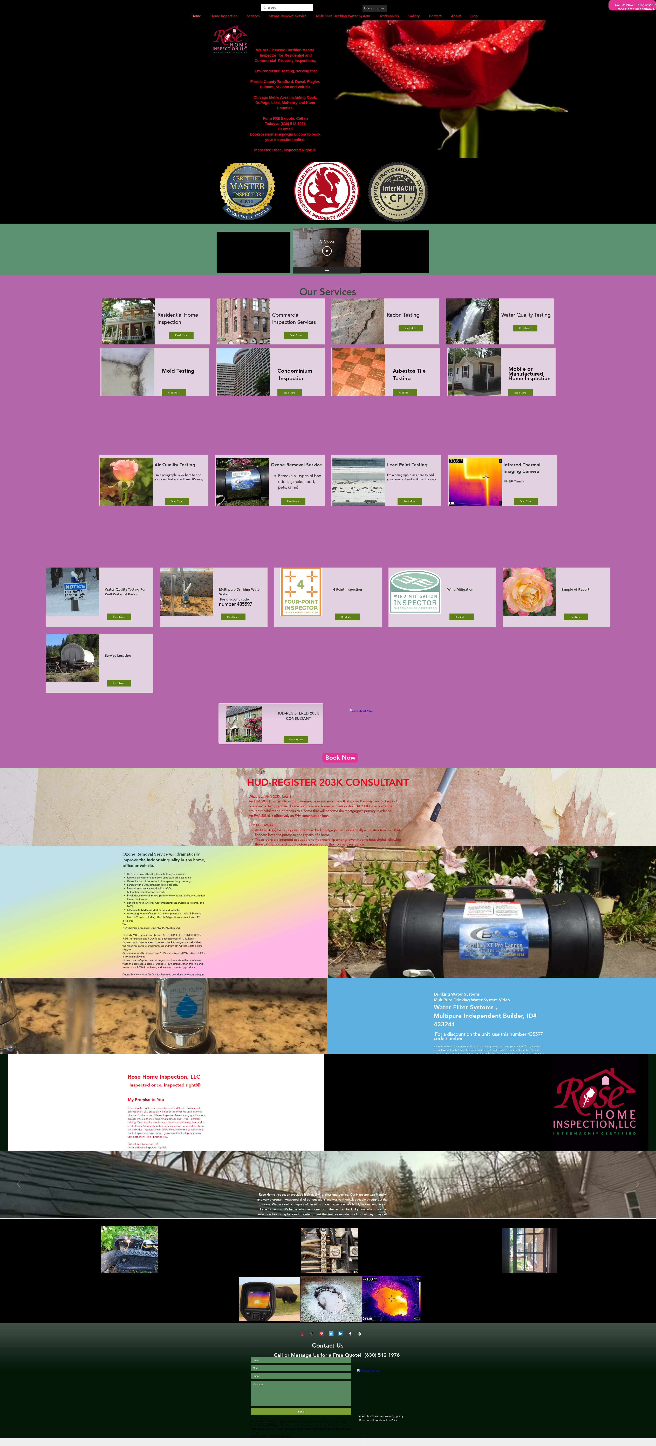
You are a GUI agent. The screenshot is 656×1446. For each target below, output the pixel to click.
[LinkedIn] (340, 1333)
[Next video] (354, 247)
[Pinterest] (321, 1333)
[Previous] (18, 1184)
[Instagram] (302, 1333)
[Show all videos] (327, 270)
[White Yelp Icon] (359, 1333)
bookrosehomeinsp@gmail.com (278, 134)
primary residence (377, 811)
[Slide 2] (328, 1210)
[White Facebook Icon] (350, 1333)
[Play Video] (327, 251)
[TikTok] (312, 1333)
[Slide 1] (324, 1210)
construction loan (315, 816)
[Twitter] (331, 1333)
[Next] (637, 1184)
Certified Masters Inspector (265, 1421)
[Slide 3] (331, 1210)
